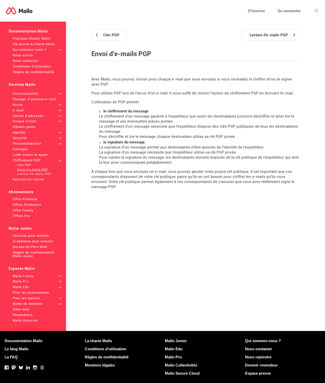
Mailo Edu (21, 287)
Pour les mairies (26, 298)
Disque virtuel (24, 121)
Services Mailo (22, 84)
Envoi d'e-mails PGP (32, 169)
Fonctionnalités (26, 93)
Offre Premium (25, 199)
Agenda (19, 132)
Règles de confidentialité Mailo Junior (33, 254)
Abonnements (21, 192)
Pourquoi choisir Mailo (32, 38)
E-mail (18, 110)
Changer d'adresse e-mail (34, 99)
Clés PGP (24, 165)
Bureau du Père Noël (30, 247)
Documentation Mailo (28, 31)
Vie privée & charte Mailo (34, 44)
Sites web (21, 309)
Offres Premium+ (27, 205)
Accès (18, 105)
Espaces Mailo (22, 269)
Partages (20, 149)
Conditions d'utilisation (32, 66)
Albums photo (24, 127)
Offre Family (23, 210)
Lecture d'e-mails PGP (34, 174)
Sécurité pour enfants (31, 236)
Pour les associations (31, 292)
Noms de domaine (28, 304)
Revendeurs (23, 315)
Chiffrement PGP (27, 160)
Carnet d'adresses (28, 116)
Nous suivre (23, 55)
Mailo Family (23, 276)
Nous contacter (26, 61)
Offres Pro (21, 216)
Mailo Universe (25, 320)
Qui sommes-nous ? (29, 50)
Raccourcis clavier (28, 179)
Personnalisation (27, 143)
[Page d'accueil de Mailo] (19, 10)
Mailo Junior (20, 228)
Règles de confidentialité (33, 72)
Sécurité (20, 138)
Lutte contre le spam (30, 155)
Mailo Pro (21, 281)
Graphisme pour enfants (33, 241)
